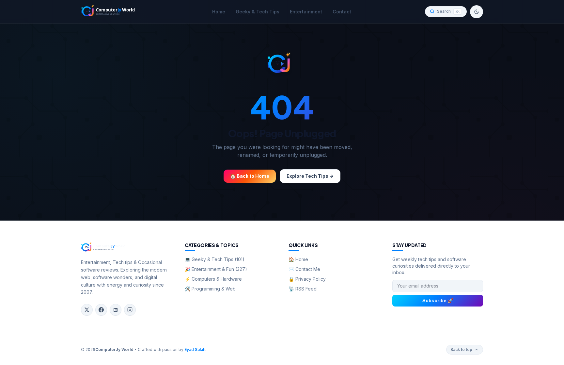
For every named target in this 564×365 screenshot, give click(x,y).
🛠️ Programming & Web (210, 288)
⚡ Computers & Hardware (213, 279)
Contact (342, 11)
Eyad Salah (194, 349)
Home (218, 11)
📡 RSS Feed (303, 288)
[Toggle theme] (476, 11)
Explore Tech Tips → (310, 176)
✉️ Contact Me (304, 269)
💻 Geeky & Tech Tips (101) (214, 259)
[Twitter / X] (87, 310)
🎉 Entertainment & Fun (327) (216, 269)
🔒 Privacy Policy (307, 279)
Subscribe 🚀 (437, 300)
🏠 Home (298, 259)
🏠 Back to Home (249, 176)
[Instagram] (130, 310)
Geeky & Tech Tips (257, 11)
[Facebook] (101, 310)
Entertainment (306, 11)
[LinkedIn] (115, 310)
